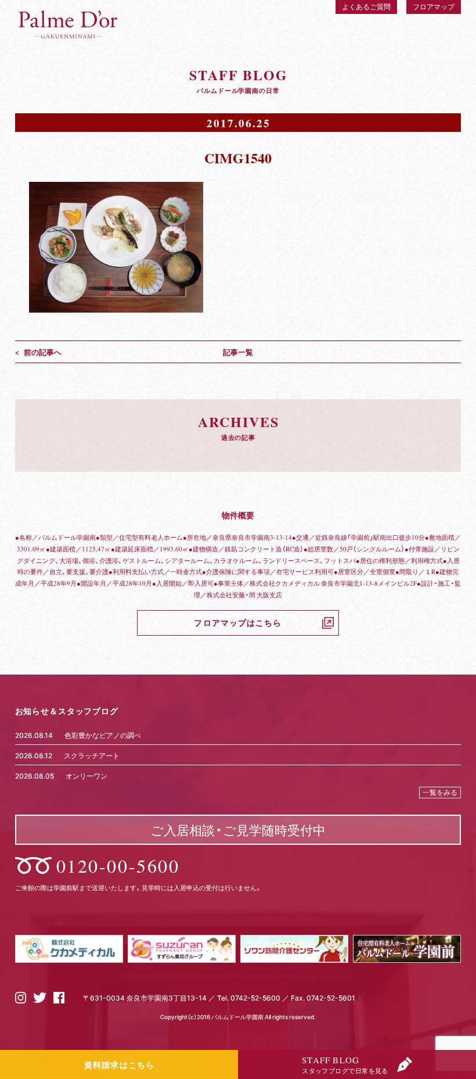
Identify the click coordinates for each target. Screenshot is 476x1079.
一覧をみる (440, 792)
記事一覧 (238, 351)
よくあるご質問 (366, 6)
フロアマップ (434, 6)
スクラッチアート (92, 755)
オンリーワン (86, 775)
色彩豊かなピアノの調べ (102, 735)
